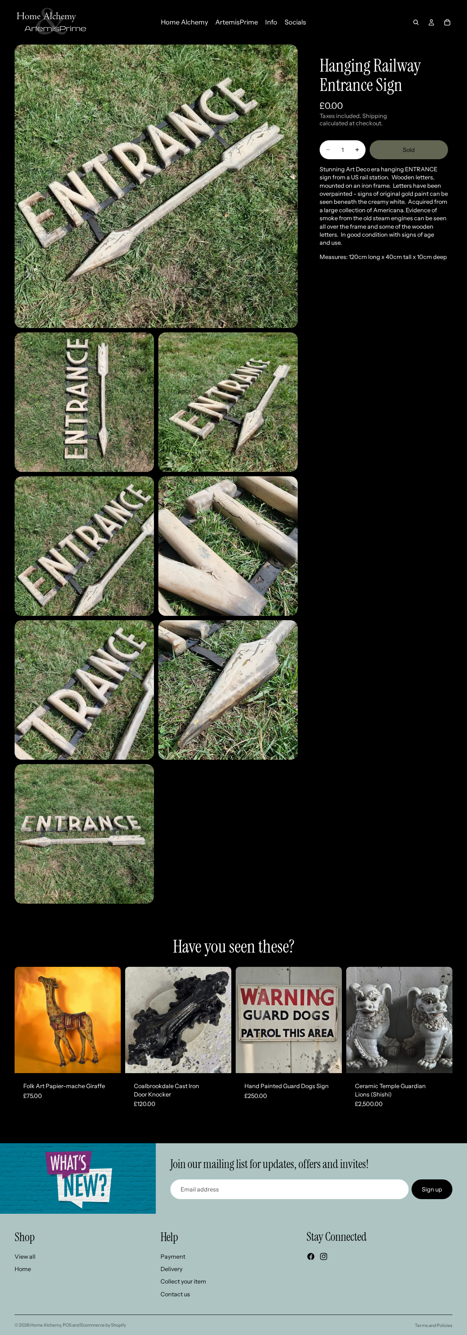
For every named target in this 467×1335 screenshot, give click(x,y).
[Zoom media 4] (84, 546)
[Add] (109, 1061)
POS (67, 1325)
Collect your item (183, 1281)
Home (23, 1269)
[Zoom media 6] (84, 690)
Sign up (432, 1189)
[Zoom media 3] (228, 402)
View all (25, 1256)
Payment (173, 1256)
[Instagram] (323, 1256)
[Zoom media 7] (228, 690)
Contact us (175, 1294)
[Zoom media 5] (228, 546)
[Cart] (447, 22)
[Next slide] (110, 1020)
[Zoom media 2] (84, 402)
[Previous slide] (25, 1020)
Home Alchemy (45, 1325)
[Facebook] (310, 1256)
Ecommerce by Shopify (103, 1325)
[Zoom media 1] (156, 186)
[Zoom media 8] (84, 834)
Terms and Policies (433, 1325)
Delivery (171, 1269)
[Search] (416, 22)
